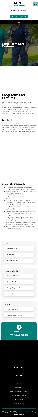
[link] (35, 4)
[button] (19, 22)
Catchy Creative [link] (19, 414)
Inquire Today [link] (19, 331)
